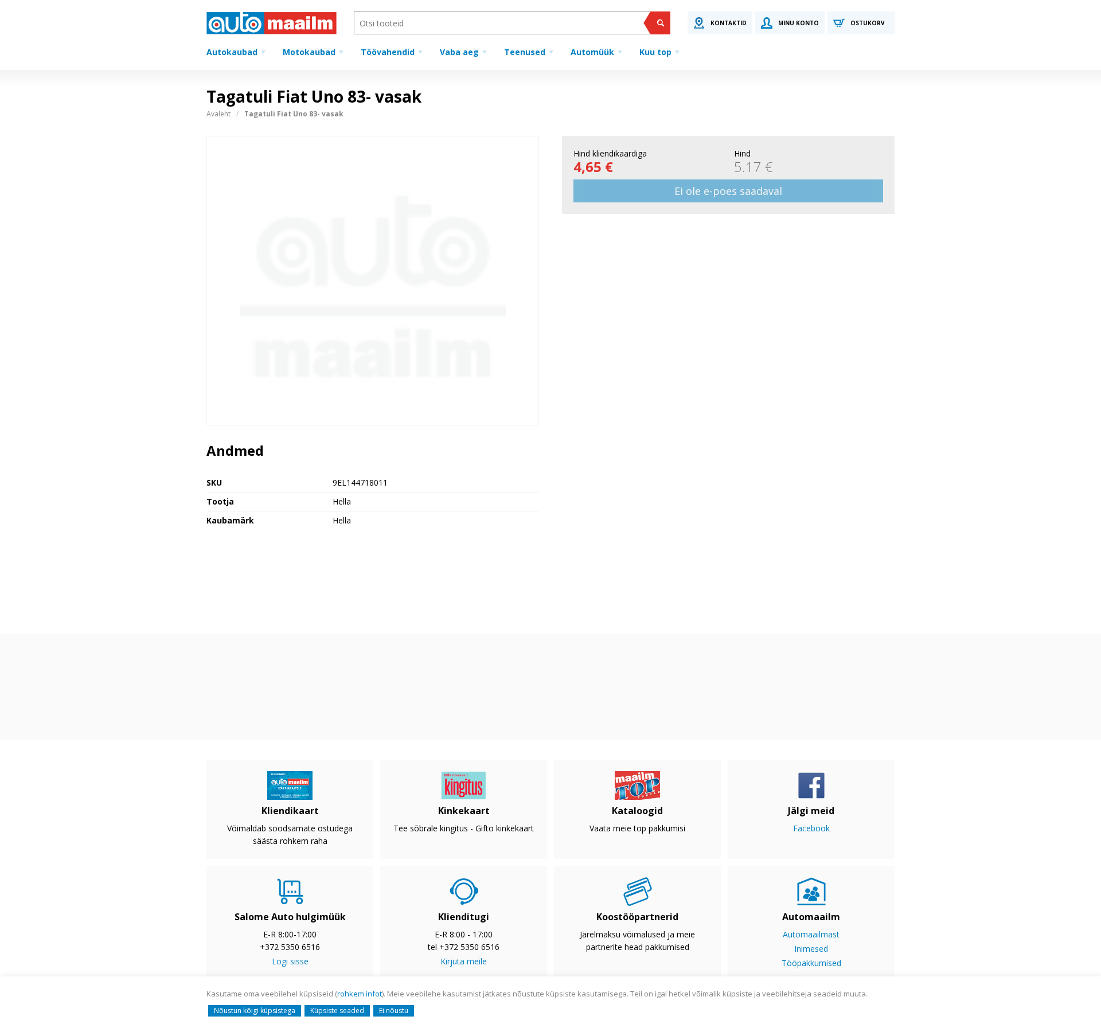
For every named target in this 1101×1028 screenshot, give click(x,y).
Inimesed (811, 948)
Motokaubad (309, 51)
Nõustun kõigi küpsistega (254, 1010)
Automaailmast (811, 934)
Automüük (592, 51)
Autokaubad (231, 51)
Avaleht (218, 114)
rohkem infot (359, 993)
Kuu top (655, 51)
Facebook (811, 828)
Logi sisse (290, 961)
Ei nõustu (393, 1010)
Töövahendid (388, 51)
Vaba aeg (459, 51)
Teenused (524, 51)
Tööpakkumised (811, 962)
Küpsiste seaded (337, 1010)
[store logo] (271, 22)
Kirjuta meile (463, 961)
